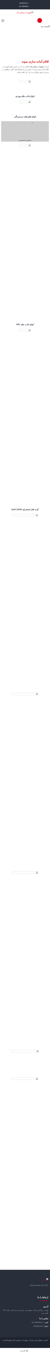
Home (34, 45)
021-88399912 (24, 6)
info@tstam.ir (24, 3)
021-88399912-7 (38, 1322)
